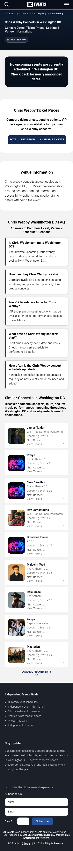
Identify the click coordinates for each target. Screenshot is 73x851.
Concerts (23, 13)
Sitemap (26, 843)
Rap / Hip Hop (39, 13)
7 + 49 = (9, 821)
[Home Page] (37, 5)
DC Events (10, 13)
